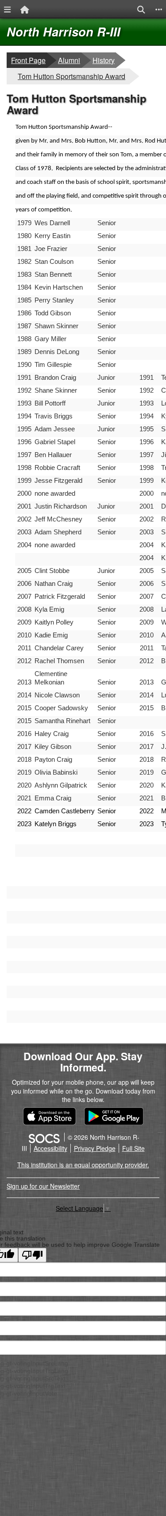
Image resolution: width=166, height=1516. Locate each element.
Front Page (28, 60)
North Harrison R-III (63, 31)
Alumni (69, 60)
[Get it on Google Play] (113, 1116)
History (104, 60)
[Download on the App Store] (49, 1116)
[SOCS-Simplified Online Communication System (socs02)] (44, 1137)
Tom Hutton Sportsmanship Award (71, 76)
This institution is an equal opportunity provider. (83, 1164)
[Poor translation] (32, 1255)
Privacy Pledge (95, 1148)
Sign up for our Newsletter (43, 1186)
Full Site (133, 1148)
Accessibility (50, 1148)
